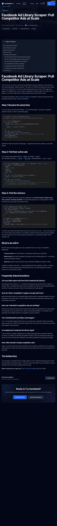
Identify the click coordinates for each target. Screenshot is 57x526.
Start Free (49, 3)
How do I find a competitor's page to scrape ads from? (17, 59)
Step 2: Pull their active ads (9, 47)
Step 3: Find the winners (8, 50)
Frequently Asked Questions (9, 54)
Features (18, 3)
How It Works (24, 3)
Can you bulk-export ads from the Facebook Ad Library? (17, 56)
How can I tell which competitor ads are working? (16, 61)
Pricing (32, 3)
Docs (41, 3)
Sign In (44, 3)
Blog (37, 3)
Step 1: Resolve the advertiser (10, 45)
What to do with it (7, 52)
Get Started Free (19, 397)
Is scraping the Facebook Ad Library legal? (14, 66)
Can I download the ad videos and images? (14, 63)
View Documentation (36, 397)
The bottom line (7, 70)
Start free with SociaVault (29, 368)
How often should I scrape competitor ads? (14, 68)
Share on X (51, 378)
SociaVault (21, 96)
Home (12, 3)
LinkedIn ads (5, 269)
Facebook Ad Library (10, 85)
